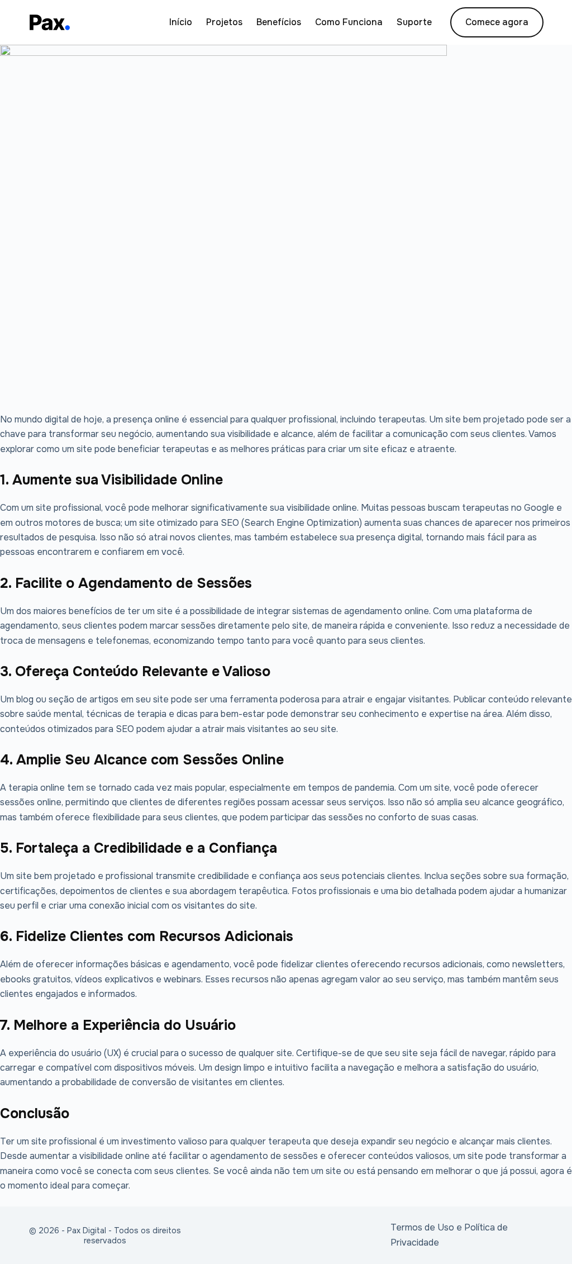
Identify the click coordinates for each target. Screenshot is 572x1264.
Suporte (414, 22)
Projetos (224, 22)
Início (180, 22)
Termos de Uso (422, 1227)
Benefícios (278, 22)
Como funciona (349, 22)
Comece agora (496, 22)
